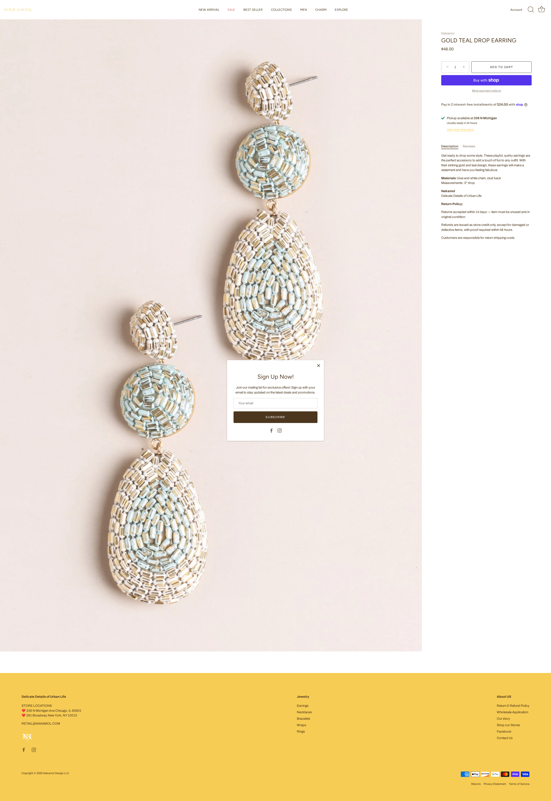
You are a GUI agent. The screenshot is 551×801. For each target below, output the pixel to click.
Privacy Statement (495, 784)
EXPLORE (341, 10)
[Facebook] (271, 430)
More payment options (486, 90)
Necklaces (304, 712)
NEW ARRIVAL (209, 10)
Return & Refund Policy (513, 705)
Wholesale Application (512, 712)
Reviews (469, 146)
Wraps (301, 725)
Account (516, 10)
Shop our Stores (508, 725)
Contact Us (505, 738)
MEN (303, 10)
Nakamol (447, 33)
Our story (503, 718)
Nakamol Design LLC (56, 773)
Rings (301, 731)
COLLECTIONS (281, 10)
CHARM (321, 10)
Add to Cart (501, 67)
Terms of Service (519, 784)
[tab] (452, 146)
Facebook (504, 731)
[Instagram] (279, 430)
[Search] (531, 9)
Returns (476, 784)
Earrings (303, 705)
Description (449, 146)
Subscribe (275, 417)
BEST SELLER (253, 10)
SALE (231, 10)
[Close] (318, 365)
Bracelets (303, 718)
